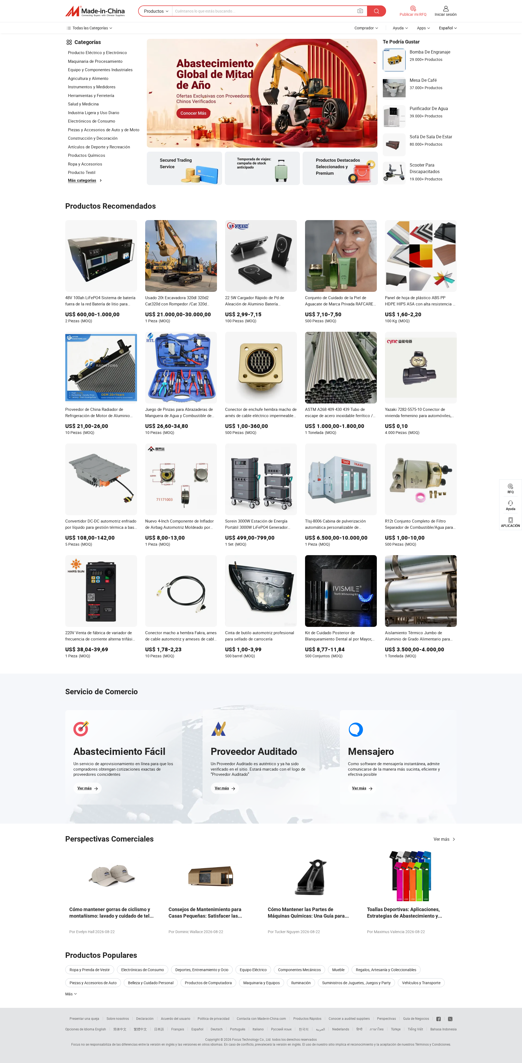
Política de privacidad (213, 1018)
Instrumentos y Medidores (92, 86)
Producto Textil (81, 172)
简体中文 (119, 1029)
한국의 (304, 1029)
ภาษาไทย (377, 1029)
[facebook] (438, 1018)
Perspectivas (386, 1018)
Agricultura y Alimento (88, 78)
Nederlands (340, 1029)
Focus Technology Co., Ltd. (251, 1039)
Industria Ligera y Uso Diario (93, 112)
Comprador (364, 27)
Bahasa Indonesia (443, 1029)
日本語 (159, 1029)
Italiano (258, 1029)
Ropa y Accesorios (85, 164)
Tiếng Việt (415, 1029)
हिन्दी (359, 1029)
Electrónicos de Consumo (91, 121)
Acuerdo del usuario (175, 1018)
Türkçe (395, 1029)
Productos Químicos (86, 155)
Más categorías (82, 180)
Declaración (145, 1018)
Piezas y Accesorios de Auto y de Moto (103, 129)
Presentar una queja (84, 1018)
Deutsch (217, 1029)
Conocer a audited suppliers (349, 1018)
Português (237, 1029)
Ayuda (398, 27)
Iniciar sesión (446, 14)
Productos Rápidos (307, 1018)
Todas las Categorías (90, 27)
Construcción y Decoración (92, 138)
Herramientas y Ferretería (91, 95)
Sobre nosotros (118, 1018)
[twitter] (450, 1018)
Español (197, 1029)
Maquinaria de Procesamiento (95, 61)
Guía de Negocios (416, 1018)
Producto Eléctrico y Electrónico (97, 52)
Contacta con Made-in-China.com (261, 1018)
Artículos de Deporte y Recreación (99, 146)
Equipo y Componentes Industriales (100, 69)
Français (177, 1029)
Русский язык (281, 1029)
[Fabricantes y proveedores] (95, 11)
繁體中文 (140, 1029)
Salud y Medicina (83, 104)
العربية (320, 1029)
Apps (421, 27)
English (100, 1029)
